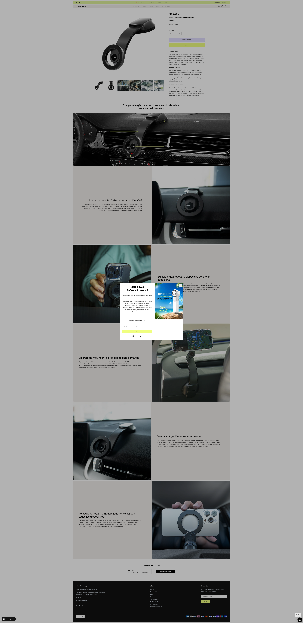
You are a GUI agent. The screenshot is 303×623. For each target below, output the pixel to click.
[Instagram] (133, 336)
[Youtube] (136, 336)
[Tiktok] (140, 336)
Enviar (137, 332)
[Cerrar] (180, 285)
